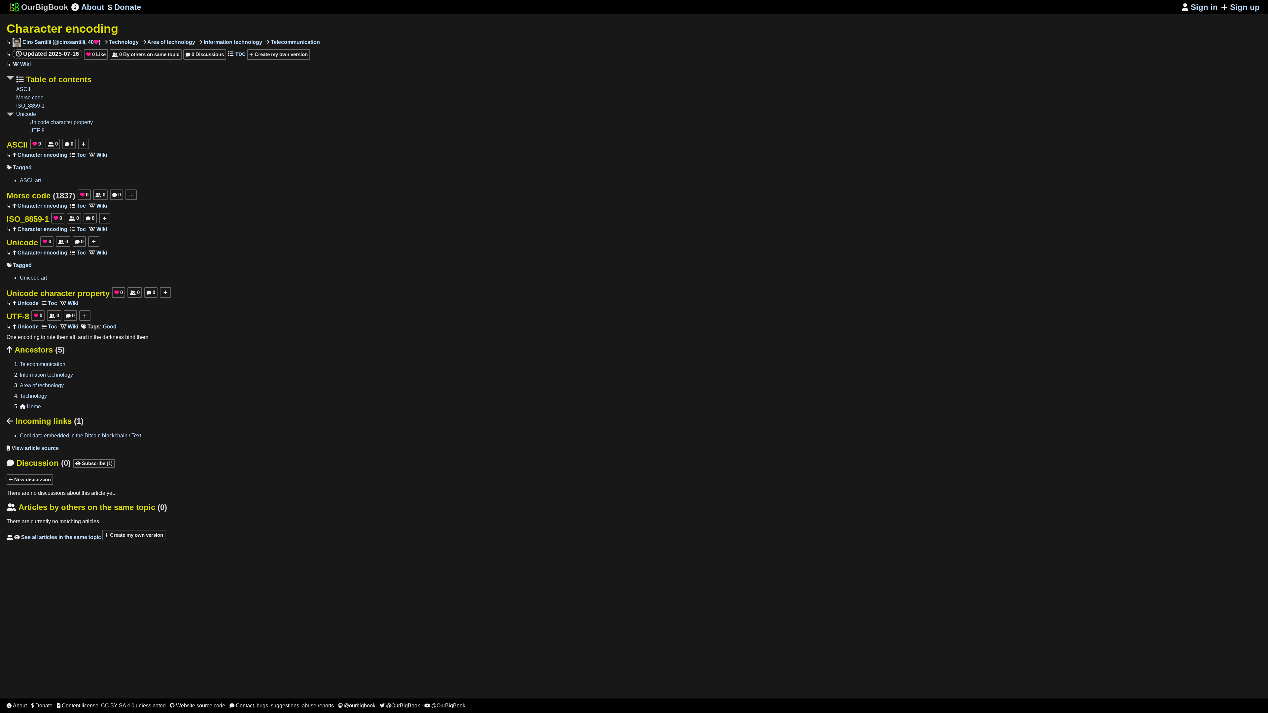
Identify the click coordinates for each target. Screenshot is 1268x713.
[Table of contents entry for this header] (78, 155)
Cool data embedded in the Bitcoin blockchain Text (80, 435)
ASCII (23, 89)
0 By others (145, 54)
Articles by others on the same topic (87, 507)
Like (96, 54)
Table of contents (57, 79)
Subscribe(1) (94, 463)
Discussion (39, 462)
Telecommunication (294, 42)
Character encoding (62, 28)
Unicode (26, 114)
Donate (124, 7)
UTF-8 (37, 130)
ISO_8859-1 (30, 106)
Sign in (1200, 7)
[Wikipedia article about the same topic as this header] (22, 64)
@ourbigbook (356, 705)
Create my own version (280, 54)
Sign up (1245, 7)
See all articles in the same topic (54, 537)
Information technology (232, 42)
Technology (123, 42)
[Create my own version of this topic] (83, 144)
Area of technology (170, 42)
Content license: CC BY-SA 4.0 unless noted (111, 705)
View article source (33, 448)
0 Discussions (205, 54)
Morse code (30, 97)
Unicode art (33, 278)
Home (30, 406)
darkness (113, 337)
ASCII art (30, 180)
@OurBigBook (400, 705)
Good (110, 326)
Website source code (197, 705)
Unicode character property (61, 122)
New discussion (32, 479)
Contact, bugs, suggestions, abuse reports (281, 705)
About (87, 7)
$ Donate (42, 705)
